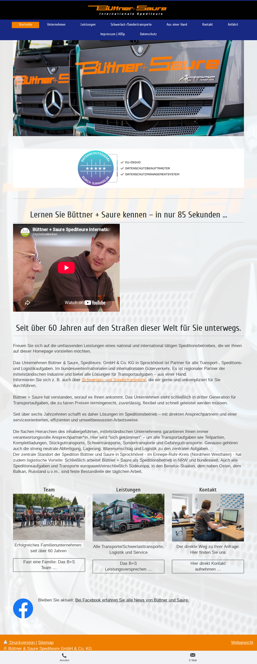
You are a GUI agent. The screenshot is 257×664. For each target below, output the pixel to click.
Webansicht (242, 642)
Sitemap (45, 642)
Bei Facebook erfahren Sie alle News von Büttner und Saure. (132, 600)
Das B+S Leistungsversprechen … (128, 566)
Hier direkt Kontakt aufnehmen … (208, 566)
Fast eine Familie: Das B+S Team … (49, 565)
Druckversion (22, 642)
